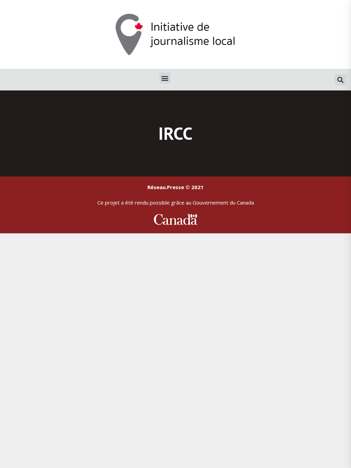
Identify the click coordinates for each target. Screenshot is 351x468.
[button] (165, 78)
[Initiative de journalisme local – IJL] (175, 34)
